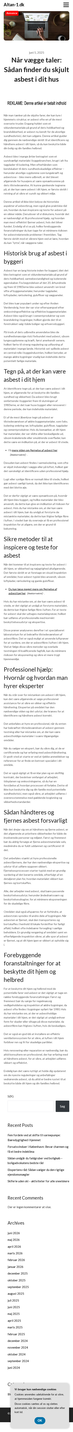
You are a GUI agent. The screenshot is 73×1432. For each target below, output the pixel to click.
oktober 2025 (17, 1280)
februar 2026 (16, 1260)
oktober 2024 (17, 1354)
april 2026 (14, 1246)
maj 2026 (14, 1239)
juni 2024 (14, 1367)
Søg (11, 1096)
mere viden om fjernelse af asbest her (34, 450)
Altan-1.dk (14, 4)
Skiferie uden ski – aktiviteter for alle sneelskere (38, 1181)
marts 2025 (15, 1327)
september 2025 (18, 1287)
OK (40, 1420)
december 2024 (18, 1340)
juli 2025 (13, 1300)
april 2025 (14, 1320)
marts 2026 (15, 1253)
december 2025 (18, 1273)
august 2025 (16, 1293)
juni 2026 (14, 1233)
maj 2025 (14, 1313)
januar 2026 (15, 1266)
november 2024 (18, 1347)
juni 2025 (14, 1307)
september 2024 (18, 1361)
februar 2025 (16, 1334)
